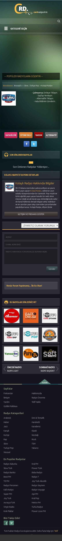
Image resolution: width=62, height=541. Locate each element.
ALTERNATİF (51, 135)
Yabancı (35, 448)
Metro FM (36, 502)
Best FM (7, 477)
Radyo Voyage (38, 490)
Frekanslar (8, 393)
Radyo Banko (9, 472)
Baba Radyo (37, 472)
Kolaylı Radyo (36, 191)
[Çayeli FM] (50, 335)
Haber (6, 422)
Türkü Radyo (37, 507)
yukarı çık (45, 381)
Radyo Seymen (38, 485)
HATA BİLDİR (10, 135)
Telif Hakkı (36, 402)
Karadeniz (36, 426)
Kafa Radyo (9, 490)
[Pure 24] (30, 354)
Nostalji (35, 435)
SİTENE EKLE (25, 135)
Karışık (6, 431)
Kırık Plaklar (9, 511)
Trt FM (6, 481)
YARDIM (38, 135)
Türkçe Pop (34, 86)
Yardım (7, 402)
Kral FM (35, 464)
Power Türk (37, 468)
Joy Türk (7, 498)
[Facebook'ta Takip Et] (6, 524)
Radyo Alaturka (10, 464)
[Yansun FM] (11, 354)
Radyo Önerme (38, 398)
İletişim (7, 398)
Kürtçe (6, 435)
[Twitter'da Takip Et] (11, 524)
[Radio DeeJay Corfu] (30, 316)
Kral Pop (35, 498)
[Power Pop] (30, 335)
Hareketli (36, 422)
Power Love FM (39, 511)
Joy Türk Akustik (39, 481)
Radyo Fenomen (11, 485)
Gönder (52, 269)
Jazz (6, 426)
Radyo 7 (35, 477)
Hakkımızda (37, 393)
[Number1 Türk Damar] (11, 316)
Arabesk (7, 418)
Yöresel (7, 452)
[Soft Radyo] (50, 354)
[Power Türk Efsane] (50, 316)
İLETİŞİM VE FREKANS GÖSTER (31, 214)
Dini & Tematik (38, 418)
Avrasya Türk (9, 502)
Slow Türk (8, 468)
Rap (5, 439)
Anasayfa (17, 86)
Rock (34, 439)
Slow (26, 86)
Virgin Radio (9, 507)
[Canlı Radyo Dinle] (31, 8)
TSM (33, 444)
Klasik (34, 431)
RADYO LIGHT (14, 369)
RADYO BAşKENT (47, 369)
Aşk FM (35, 494)
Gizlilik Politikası (10, 406)
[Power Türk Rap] (11, 335)
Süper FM (8, 494)
